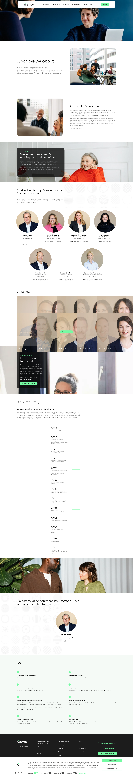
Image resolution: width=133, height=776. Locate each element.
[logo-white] (22, 741)
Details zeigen (82, 773)
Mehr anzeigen (66, 331)
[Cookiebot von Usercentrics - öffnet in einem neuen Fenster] (18, 773)
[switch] (49, 773)
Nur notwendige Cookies (112, 768)
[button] (91, 4)
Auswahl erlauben (112, 764)
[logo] (29, 3)
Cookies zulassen (112, 760)
